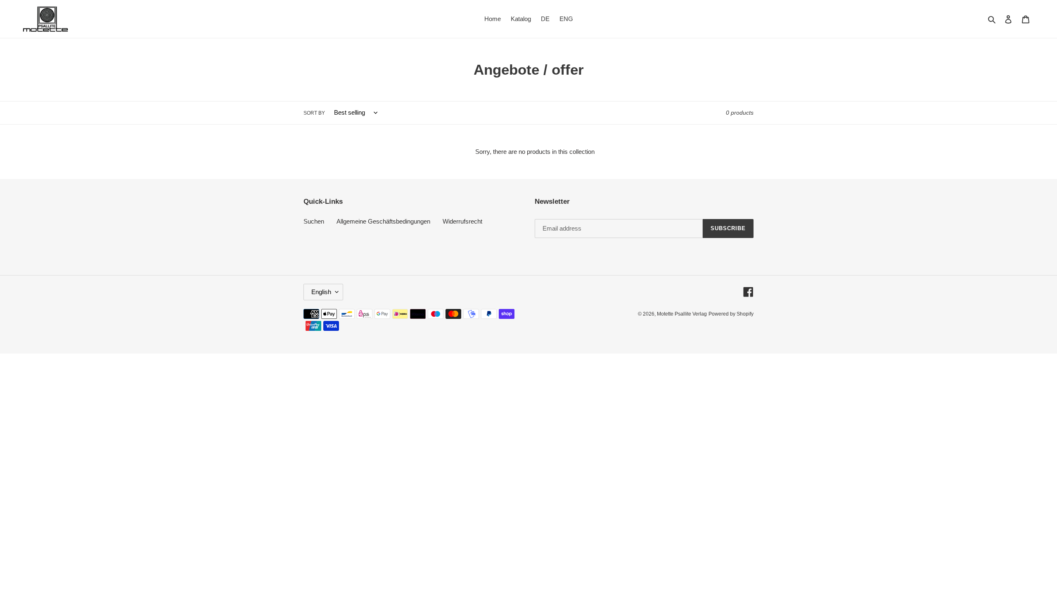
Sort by (314, 113)
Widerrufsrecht (462, 221)
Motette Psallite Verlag (682, 314)
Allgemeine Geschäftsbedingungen (383, 221)
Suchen (313, 221)
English (321, 291)
